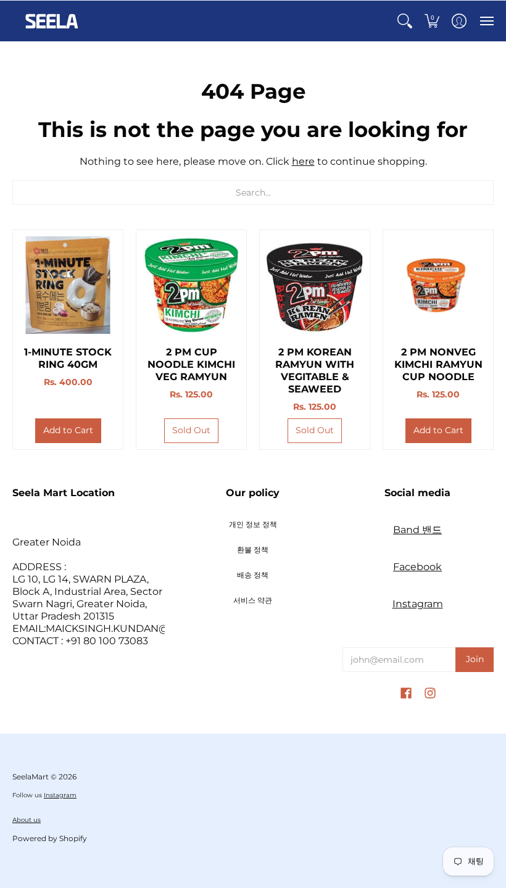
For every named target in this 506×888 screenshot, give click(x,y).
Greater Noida (46, 542)
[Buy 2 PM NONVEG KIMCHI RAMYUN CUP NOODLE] (438, 285)
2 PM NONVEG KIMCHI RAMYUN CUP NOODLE (438, 364)
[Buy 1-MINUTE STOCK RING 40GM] (68, 285)
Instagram (417, 604)
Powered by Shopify (49, 838)
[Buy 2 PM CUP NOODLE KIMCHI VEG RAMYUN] (191, 285)
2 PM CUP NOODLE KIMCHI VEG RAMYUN (191, 364)
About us (26, 820)
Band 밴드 (417, 530)
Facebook (417, 567)
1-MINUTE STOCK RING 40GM (68, 358)
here (303, 161)
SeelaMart (30, 776)
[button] (404, 21)
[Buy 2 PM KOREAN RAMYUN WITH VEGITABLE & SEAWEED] (314, 285)
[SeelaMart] (52, 21)
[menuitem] (404, 21)
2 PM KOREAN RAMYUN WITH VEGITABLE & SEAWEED (314, 370)
